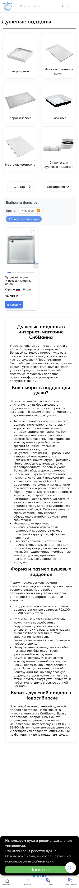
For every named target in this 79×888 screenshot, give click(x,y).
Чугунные (58, 118)
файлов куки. (43, 861)
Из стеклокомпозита (20, 164)
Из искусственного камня (59, 71)
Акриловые (20, 71)
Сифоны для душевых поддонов (58, 164)
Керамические (20, 118)
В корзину (14, 304)
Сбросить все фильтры (24, 219)
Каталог (74, 6)
